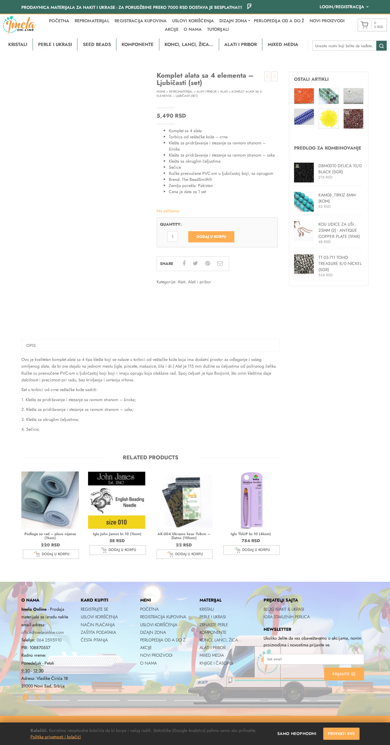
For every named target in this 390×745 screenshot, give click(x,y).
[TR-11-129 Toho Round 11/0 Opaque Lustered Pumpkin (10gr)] (304, 96)
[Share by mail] (220, 263)
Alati (224, 91)
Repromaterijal (92, 21)
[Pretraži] (381, 46)
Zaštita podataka (98, 632)
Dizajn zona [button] (233, 21)
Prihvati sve (341, 733)
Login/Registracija (342, 7)
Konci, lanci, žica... (221, 640)
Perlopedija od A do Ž (279, 21)
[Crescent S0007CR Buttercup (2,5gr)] (329, 118)
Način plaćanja (98, 625)
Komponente (213, 632)
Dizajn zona (153, 632)
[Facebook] (25, 697)
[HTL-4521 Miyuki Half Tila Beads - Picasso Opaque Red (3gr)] (353, 118)
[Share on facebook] (184, 263)
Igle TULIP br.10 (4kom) (251, 534)
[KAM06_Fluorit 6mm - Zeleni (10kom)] (329, 96)
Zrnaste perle (214, 625)
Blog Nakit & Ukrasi (284, 609)
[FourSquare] (249, 7)
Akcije (172, 29)
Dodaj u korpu (211, 236)
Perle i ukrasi (213, 617)
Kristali (207, 609)
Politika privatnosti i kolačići (55, 737)
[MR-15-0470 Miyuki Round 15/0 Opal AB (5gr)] (353, 96)
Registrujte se (94, 609)
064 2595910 (49, 640)
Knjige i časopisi (216, 663)
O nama (193, 29)
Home (161, 91)
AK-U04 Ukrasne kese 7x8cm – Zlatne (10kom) (184, 536)
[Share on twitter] (195, 263)
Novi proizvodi (327, 21)
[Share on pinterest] (207, 263)
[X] (37, 697)
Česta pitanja (94, 640)
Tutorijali (218, 29)
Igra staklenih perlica (287, 617)
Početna (59, 21)
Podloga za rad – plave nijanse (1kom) (50, 536)
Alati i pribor (207, 91)
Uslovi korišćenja (193, 21)
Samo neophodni (296, 733)
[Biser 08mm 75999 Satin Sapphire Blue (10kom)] (304, 116)
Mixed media (212, 655)
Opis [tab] (31, 345)
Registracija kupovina (141, 21)
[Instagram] (48, 697)
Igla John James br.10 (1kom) (117, 534)
